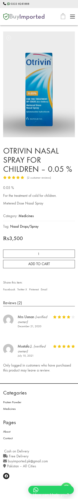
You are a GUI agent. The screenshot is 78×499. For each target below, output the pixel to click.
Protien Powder (12, 402)
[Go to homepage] (24, 16)
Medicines (26, 216)
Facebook (9, 289)
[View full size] (8, 37)
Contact (8, 438)
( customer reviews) (39, 177)
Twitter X (22, 289)
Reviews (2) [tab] (12, 303)
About (6, 431)
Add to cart (39, 264)
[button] (72, 16)
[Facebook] (6, 476)
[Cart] (63, 16)
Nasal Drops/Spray (24, 226)
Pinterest (34, 289)
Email (44, 289)
